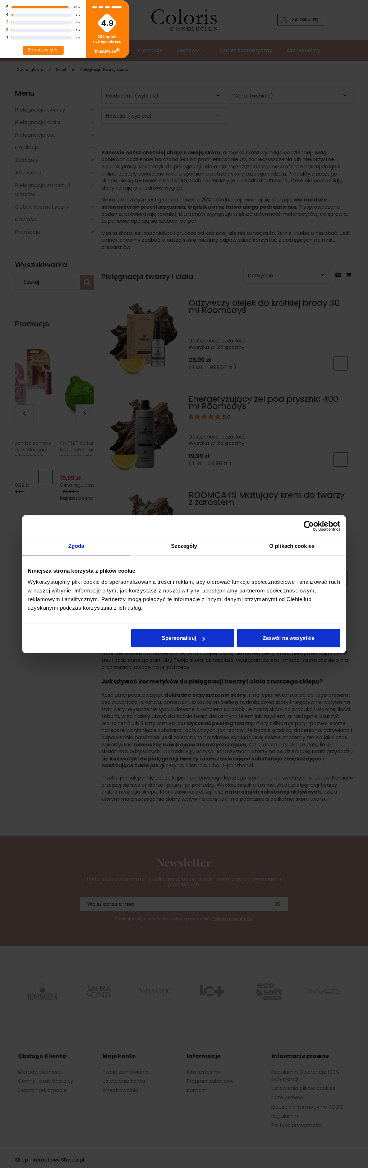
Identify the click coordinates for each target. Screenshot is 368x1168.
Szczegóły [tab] (184, 546)
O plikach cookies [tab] (291, 546)
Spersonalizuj (179, 638)
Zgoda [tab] (76, 546)
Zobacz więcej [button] (43, 50)
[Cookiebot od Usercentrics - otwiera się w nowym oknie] (308, 526)
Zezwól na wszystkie (288, 638)
